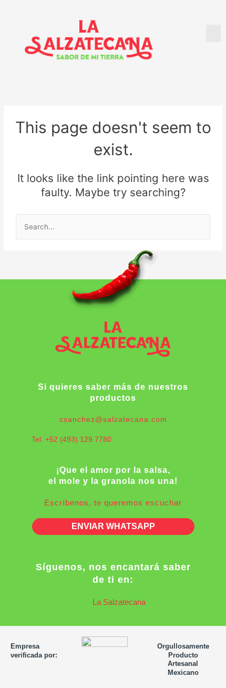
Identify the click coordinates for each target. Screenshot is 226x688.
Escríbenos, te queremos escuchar (113, 502)
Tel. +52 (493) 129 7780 (71, 439)
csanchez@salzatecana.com (113, 419)
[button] (213, 33)
